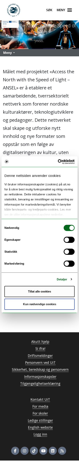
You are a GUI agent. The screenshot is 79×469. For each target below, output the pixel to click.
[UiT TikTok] (34, 451)
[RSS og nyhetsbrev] (62, 451)
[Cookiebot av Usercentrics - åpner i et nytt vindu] (58, 161)
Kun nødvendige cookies (39, 304)
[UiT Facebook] (15, 451)
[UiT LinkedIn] (53, 451)
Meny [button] (7, 53)
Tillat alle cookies (39, 291)
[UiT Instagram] (25, 451)
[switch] (69, 240)
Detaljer (62, 279)
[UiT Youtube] (43, 451)
